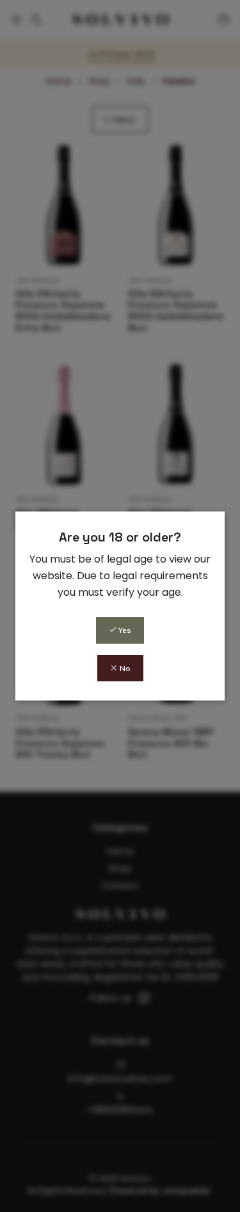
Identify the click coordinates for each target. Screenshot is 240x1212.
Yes (123, 630)
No (124, 668)
